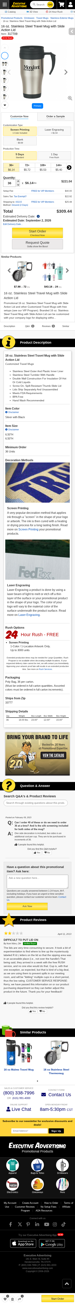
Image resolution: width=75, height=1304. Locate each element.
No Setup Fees (48, 1206)
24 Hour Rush (56, 12)
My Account (10, 1203)
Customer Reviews (25, 1206)
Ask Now (27, 906)
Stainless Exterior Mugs (62, 18)
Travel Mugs (42, 18)
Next (4, 105)
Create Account (30, 1203)
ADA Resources (44, 1210)
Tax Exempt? (20, 196)
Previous (4, 47)
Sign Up (56, 1130)
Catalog (12, 12)
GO (50, 4)
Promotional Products (11, 18)
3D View (33, 12)
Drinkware (29, 18)
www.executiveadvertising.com (37, 1268)
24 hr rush (7, 38)
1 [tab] (37, 1081)
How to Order (51, 1203)
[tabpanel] (22, 274)
